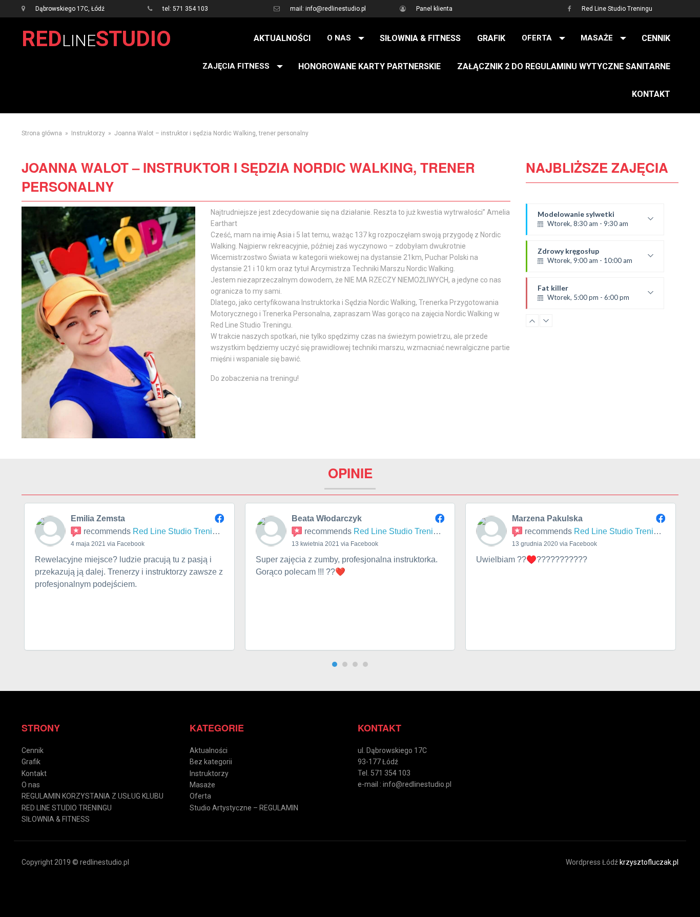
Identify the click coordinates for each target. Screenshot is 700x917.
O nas (339, 38)
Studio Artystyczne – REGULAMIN (244, 808)
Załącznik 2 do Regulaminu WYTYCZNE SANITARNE (563, 66)
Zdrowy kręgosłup (585, 259)
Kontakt (651, 94)
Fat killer (583, 296)
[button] (334, 664)
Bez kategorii (211, 762)
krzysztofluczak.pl (649, 862)
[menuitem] (282, 38)
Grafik (491, 38)
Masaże (597, 38)
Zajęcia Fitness (236, 66)
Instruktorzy (88, 133)
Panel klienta (434, 8)
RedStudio (96, 38)
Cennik (656, 38)
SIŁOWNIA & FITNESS (420, 38)
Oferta (537, 38)
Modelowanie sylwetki (583, 222)
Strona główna (42, 133)
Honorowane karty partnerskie (369, 66)
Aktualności (282, 38)
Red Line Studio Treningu (617, 8)
